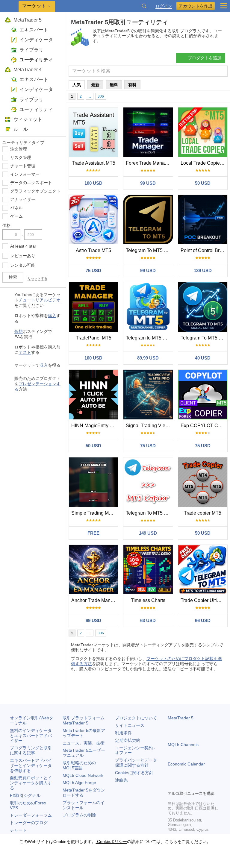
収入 (44, 365)
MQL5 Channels (183, 744)
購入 (52, 315)
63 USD (148, 620)
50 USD (203, 183)
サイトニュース (129, 725)
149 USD (148, 533)
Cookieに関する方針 (134, 772)
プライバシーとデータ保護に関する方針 (136, 763)
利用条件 (123, 732)
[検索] (144, 6)
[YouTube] (200, 785)
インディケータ (36, 39)
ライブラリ (31, 49)
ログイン (163, 6)
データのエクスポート (31, 182)
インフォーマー (25, 174)
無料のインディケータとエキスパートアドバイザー (31, 735)
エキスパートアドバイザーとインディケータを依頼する (31, 765)
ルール (20, 129)
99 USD (148, 183)
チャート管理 (22, 165)
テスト (25, 352)
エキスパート (33, 29)
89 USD (93, 620)
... (89, 96)
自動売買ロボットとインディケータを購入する (31, 782)
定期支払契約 (127, 740)
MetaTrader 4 (27, 69)
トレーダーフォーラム (31, 815)
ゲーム (16, 216)
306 (101, 96)
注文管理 (18, 149)
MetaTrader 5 (27, 19)
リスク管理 (20, 157)
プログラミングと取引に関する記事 (31, 750)
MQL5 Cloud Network (83, 775)
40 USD (203, 357)
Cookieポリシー (111, 841)
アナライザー (22, 199)
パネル (16, 207)
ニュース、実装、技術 (84, 743)
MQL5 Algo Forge (79, 782)
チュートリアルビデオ (39, 300)
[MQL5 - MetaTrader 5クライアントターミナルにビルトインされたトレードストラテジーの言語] (9, 6)
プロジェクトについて (136, 717)
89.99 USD (148, 357)
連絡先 (121, 780)
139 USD (203, 270)
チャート (18, 830)
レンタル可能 (22, 265)
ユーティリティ (36, 59)
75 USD (93, 270)
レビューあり (22, 255)
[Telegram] (180, 785)
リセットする (37, 278)
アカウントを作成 (195, 6)
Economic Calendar (186, 764)
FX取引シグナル (25, 795)
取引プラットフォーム (86, 720)
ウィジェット (27, 119)
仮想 (18, 331)
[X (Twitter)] (190, 785)
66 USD (203, 620)
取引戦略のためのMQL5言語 (79, 765)
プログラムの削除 (79, 814)
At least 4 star (23, 246)
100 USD (93, 183)
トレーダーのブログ (29, 822)
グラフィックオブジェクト (35, 191)
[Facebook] (171, 785)
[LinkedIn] (209, 785)
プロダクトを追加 (204, 57)
